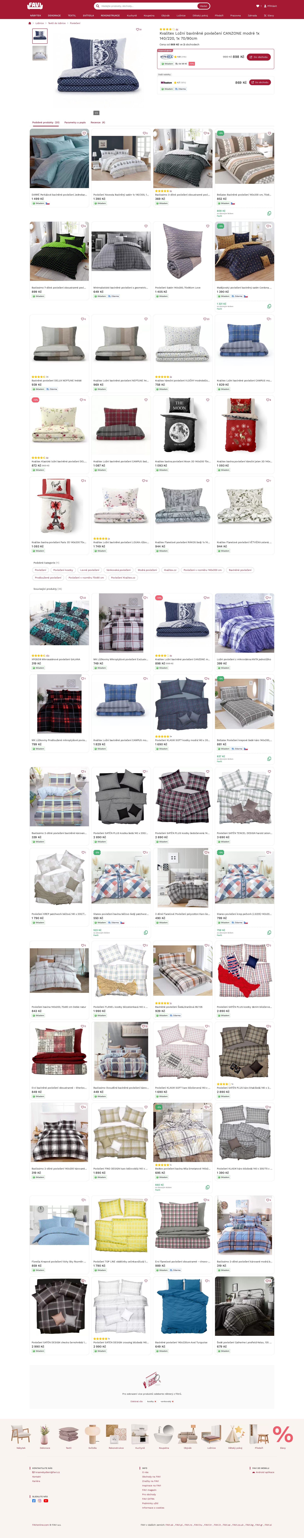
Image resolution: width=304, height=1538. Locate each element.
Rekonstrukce (116, 1448)
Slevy (283, 1448)
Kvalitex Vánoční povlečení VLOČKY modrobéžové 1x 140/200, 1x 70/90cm (196, 380)
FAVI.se (227, 1525)
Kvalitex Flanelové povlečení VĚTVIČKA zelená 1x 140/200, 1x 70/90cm (256, 542)
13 (270, 1281)
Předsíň (259, 1448)
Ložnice (39, 23)
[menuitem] (35, 15)
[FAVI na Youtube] (46, 1500)
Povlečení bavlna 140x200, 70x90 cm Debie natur (59, 1007)
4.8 (178, 57)
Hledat (203, 6)
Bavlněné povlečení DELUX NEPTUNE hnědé (56, 380)
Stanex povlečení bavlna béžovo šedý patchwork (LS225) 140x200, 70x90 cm (136, 914)
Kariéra (36, 1481)
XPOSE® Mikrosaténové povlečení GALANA (56, 659)
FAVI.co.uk (238, 1525)
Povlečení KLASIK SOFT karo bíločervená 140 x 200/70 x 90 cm (190, 1087)
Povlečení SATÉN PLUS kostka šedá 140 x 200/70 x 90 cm (125, 833)
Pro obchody (149, 1494)
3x (171, 377)
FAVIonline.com (40, 1525)
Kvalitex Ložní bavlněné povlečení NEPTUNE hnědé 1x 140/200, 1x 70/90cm (135, 380)
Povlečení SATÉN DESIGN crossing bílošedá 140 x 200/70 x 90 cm (130, 1342)
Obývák (188, 1448)
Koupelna (164, 1448)
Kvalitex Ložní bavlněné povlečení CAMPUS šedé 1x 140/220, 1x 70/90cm (134, 461)
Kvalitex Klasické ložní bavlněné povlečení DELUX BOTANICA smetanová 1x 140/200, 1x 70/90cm (85, 461)
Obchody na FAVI (151, 1476)
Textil (68, 1448)
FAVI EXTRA (148, 1499)
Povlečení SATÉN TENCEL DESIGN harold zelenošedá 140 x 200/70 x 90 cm (259, 833)
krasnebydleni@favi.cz (47, 1472)
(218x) (183, 57)
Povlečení (75, 23)
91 (140, 29)
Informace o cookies (153, 1507)
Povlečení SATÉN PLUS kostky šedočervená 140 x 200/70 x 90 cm (192, 833)
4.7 (178, 82)
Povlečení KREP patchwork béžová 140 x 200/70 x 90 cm (63, 914)
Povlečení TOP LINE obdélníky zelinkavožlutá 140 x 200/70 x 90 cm (131, 1261)
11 (85, 1026)
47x (47, 655)
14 (208, 1200)
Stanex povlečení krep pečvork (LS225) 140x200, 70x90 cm (250, 914)
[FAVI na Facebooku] (33, 1500)
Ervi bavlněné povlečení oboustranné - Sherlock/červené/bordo (67, 1087)
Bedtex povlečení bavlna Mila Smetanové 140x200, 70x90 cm (189, 1168)
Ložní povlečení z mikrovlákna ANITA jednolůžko (244, 659)
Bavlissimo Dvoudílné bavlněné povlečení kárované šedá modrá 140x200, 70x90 (137, 1087)
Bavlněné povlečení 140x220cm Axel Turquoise (181, 1342)
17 (270, 598)
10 (146, 1026)
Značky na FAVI (150, 1481)
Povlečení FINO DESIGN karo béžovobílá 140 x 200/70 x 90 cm (128, 1168)
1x (109, 538)
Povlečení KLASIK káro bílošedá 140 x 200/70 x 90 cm (247, 1168)
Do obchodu (261, 57)
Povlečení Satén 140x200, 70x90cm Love (177, 287)
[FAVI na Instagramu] (39, 1500)
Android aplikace (265, 1472)
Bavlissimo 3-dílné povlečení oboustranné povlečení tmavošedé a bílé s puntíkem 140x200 (206, 194)
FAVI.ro (189, 1525)
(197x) (183, 83)
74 (84, 400)
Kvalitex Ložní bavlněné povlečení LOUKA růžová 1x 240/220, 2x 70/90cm (134, 542)
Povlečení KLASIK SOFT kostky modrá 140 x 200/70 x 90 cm (189, 740)
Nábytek (21, 1448)
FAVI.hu (198, 1525)
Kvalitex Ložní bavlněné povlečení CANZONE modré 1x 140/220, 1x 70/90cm (197, 659)
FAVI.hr (208, 1525)
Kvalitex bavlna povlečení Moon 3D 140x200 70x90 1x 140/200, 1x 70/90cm (196, 461)
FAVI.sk (170, 1525)
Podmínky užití (150, 1503)
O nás (145, 1472)
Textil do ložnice (57, 23)
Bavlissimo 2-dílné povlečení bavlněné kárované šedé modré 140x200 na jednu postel (80, 833)
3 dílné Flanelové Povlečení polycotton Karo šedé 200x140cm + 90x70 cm (196, 914)
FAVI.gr (259, 1525)
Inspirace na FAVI (151, 1485)
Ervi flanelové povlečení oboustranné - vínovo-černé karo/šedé (190, 1261)
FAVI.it (218, 1525)
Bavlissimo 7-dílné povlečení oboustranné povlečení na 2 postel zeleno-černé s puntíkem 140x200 (87, 287)
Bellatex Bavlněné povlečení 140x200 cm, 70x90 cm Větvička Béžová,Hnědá (259, 194)
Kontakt (36, 1476)
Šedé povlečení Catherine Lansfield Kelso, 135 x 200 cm (248, 1342)
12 (147, 481)
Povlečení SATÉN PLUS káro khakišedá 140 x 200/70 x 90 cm (251, 1087)
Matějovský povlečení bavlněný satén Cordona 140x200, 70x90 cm (254, 287)
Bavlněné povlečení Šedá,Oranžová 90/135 (179, 1007)
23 (208, 319)
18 (208, 133)
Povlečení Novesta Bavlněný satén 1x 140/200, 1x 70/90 (124, 194)
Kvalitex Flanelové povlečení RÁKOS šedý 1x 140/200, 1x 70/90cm (191, 542)
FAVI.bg (250, 1525)
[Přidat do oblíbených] (84, 133)
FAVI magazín (149, 1490)
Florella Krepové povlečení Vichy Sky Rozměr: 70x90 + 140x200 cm (69, 1261)
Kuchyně (140, 1448)
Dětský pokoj (235, 1448)
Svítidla (93, 1448)
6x (171, 191)
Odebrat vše (136, 1401)
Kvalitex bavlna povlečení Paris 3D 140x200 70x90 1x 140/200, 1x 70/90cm (73, 542)
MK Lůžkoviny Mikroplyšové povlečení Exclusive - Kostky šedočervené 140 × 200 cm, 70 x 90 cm (147, 659)
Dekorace (45, 1448)
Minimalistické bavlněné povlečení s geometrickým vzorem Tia (128, 287)
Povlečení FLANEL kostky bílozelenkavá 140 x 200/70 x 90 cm (128, 1007)
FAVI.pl (179, 1525)
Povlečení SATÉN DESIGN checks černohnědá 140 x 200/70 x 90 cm (70, 1342)
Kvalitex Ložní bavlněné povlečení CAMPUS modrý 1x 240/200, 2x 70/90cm (259, 380)
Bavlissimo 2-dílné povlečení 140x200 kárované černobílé (64, 1168)
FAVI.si (268, 1525)
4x (177, 29)
